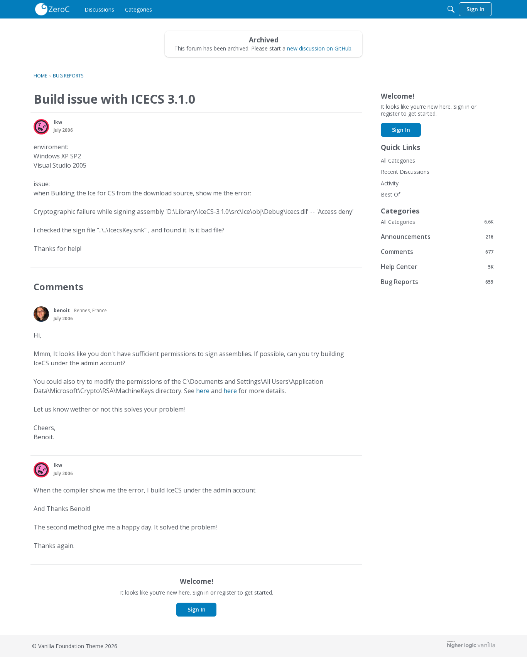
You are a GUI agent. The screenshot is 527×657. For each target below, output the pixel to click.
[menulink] (99, 9)
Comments (437, 251)
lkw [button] (58, 122)
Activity (390, 183)
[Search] (451, 9)
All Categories (398, 160)
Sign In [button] (196, 609)
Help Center (437, 266)
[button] (41, 126)
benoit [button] (62, 310)
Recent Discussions (405, 171)
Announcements (437, 236)
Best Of (390, 194)
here (202, 390)
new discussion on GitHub (319, 48)
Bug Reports (437, 281)
